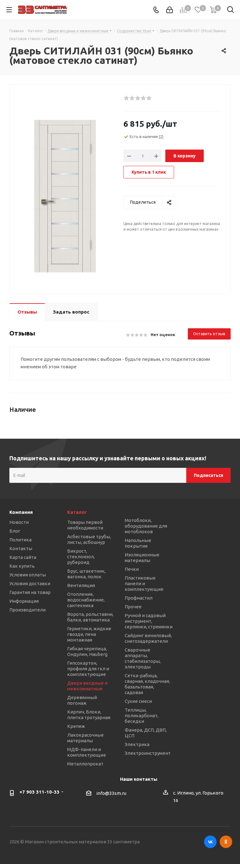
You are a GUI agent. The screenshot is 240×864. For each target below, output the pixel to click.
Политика (20, 539)
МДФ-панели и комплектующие (86, 752)
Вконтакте (210, 842)
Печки (132, 569)
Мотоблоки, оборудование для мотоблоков (146, 526)
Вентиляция (81, 585)
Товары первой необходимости (85, 524)
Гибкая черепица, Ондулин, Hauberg (87, 651)
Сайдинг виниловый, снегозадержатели (148, 638)
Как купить (22, 566)
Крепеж (76, 726)
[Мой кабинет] (169, 10)
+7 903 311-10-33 (39, 792)
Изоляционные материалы (142, 557)
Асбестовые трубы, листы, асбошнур (89, 539)
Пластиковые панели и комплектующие (144, 583)
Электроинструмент (148, 753)
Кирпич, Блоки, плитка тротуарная (88, 714)
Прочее (133, 606)
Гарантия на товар (30, 592)
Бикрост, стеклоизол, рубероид (81, 556)
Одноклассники (226, 842)
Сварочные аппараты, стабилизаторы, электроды (143, 658)
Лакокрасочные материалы (85, 737)
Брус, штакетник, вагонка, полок (86, 573)
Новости (19, 522)
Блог (14, 531)
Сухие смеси (138, 701)
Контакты (20, 548)
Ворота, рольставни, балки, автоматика (90, 616)
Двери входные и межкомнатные (87, 685)
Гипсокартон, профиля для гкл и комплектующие (88, 668)
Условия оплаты (27, 574)
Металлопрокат (85, 763)
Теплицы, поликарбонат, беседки (141, 715)
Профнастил (138, 598)
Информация (24, 601)
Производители (27, 609)
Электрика (137, 744)
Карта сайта (22, 557)
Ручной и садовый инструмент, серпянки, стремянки (148, 621)
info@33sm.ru (111, 793)
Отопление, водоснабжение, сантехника (86, 599)
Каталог (77, 512)
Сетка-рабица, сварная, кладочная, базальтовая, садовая (147, 684)
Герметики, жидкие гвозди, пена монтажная (89, 634)
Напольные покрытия (138, 543)
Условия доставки (29, 583)
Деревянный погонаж (82, 700)
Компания (21, 512)
